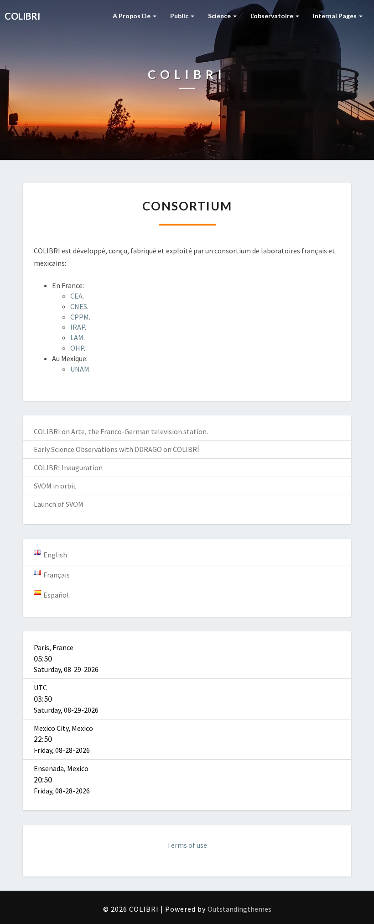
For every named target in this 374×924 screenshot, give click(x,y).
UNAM (79, 368)
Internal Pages (335, 16)
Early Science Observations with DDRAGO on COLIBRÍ (116, 449)
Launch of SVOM (58, 504)
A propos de (132, 16)
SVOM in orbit (55, 485)
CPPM (79, 316)
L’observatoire (272, 16)
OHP (77, 347)
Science (220, 16)
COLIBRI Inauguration (68, 467)
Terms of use (187, 845)
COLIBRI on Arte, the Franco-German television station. (121, 431)
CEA (76, 295)
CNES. (79, 306)
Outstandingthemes (239, 909)
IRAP (77, 326)
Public (180, 16)
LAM (76, 337)
